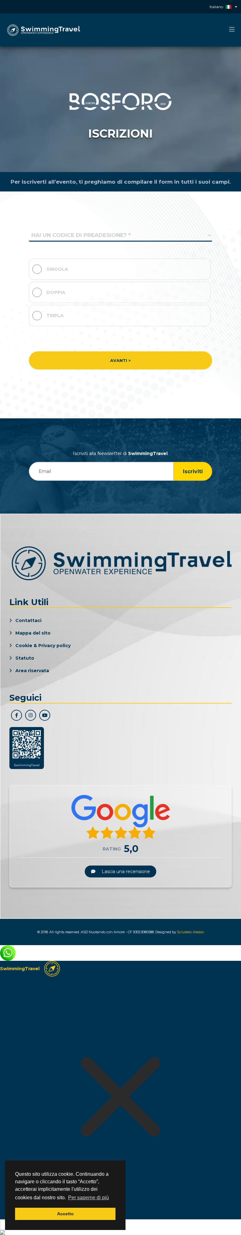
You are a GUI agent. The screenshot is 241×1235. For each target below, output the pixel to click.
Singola (57, 269)
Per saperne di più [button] (88, 1197)
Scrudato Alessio (190, 932)
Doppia (55, 292)
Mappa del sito (32, 633)
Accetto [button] (65, 1213)
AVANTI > (120, 360)
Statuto (24, 658)
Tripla (55, 315)
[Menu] (232, 29)
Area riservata (31, 670)
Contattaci (27, 620)
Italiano (216, 6)
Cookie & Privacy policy (42, 645)
